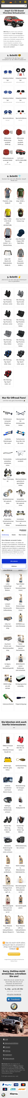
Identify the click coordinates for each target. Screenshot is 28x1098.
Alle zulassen (14, 561)
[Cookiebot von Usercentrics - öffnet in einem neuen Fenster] (19, 531)
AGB (6, 1039)
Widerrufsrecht (9, 1058)
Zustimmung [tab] (5, 534)
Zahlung (7, 1051)
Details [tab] (14, 534)
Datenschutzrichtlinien (11, 1043)
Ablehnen (14, 566)
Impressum (8, 1055)
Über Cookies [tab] (22, 534)
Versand (7, 1047)
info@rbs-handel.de (14, 994)
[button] (15, 2)
